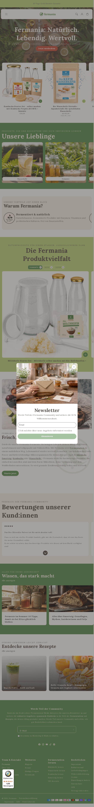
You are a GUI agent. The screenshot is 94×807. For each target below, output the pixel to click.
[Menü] (12, 770)
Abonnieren (47, 436)
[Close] (73, 366)
